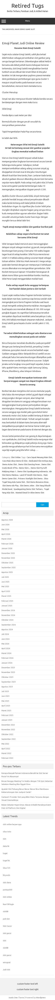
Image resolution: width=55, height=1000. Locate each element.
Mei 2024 (5, 644)
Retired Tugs (27, 6)
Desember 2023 (8, 667)
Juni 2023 (5, 696)
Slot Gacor (7, 926)
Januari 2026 (6, 548)
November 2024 (8, 615)
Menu (27, 21)
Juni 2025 (5, 582)
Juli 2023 (5, 691)
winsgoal (6, 962)
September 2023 (8, 682)
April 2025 (5, 591)
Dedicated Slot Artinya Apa (40, 461)
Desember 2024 (8, 610)
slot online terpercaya (12, 824)
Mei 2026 (5, 529)
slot (4, 839)
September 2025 (8, 567)
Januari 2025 (6, 606)
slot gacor (7, 933)
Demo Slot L (24, 468)
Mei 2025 (5, 586)
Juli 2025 (5, 577)
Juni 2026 (5, 524)
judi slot (6, 919)
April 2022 (5, 749)
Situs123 (6, 868)
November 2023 (8, 672)
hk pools (6, 875)
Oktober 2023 (7, 677)
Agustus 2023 (7, 687)
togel (5, 853)
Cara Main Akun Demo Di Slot (14, 461)
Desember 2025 (8, 553)
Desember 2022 (8, 725)
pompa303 (7, 890)
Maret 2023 (6, 710)
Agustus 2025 (7, 572)
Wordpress (41, 997)
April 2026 (5, 534)
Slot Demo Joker (27, 485)
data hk (6, 846)
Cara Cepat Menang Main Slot (39, 457)
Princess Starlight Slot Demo (30, 478)
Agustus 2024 (7, 629)
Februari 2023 (7, 715)
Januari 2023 (6, 720)
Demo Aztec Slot (9, 464)
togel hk (6, 860)
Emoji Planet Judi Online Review (23, 43)
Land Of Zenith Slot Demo (31, 475)
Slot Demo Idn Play (10, 485)
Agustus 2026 (7, 520)
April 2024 (5, 648)
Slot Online (16, 457)
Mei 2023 (5, 701)
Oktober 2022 (7, 734)
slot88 (5, 911)
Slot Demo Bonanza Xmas (37, 482)
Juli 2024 (5, 634)
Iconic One (13, 997)
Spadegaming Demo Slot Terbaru (28, 489)
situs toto (7, 832)
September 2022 (8, 739)
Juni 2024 (5, 639)
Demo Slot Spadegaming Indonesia (32, 471)
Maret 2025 (6, 596)
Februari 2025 (7, 601)
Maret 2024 (6, 653)
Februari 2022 (7, 758)
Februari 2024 (7, 658)
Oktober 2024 (7, 620)
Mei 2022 (5, 744)
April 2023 (5, 706)
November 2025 (8, 558)
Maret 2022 (6, 753)
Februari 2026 (7, 544)
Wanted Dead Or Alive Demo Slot (30, 493)
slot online (7, 897)
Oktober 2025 (7, 563)
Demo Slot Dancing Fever (29, 464)
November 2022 (8, 729)
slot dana (7, 882)
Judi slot (6, 970)
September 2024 (8, 625)
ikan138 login (8, 904)
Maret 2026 (6, 539)
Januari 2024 (6, 663)
